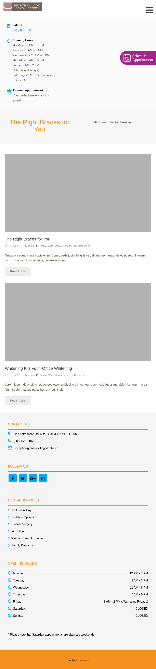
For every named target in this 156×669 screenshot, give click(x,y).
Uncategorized (82, 246)
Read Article (18, 271)
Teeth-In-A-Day (21, 510)
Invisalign (17, 531)
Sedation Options (22, 517)
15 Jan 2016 (15, 246)
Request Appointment (28, 90)
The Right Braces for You (27, 239)
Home (102, 122)
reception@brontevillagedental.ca (36, 448)
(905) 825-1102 (22, 30)
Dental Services (64, 246)
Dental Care (46, 246)
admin (31, 246)
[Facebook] (13, 478)
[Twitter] (23, 478)
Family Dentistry (22, 545)
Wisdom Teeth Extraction (27, 538)
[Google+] (33, 478)
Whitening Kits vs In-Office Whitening (38, 368)
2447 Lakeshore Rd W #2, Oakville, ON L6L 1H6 (44, 434)
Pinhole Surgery (21, 524)
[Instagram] (43, 478)
